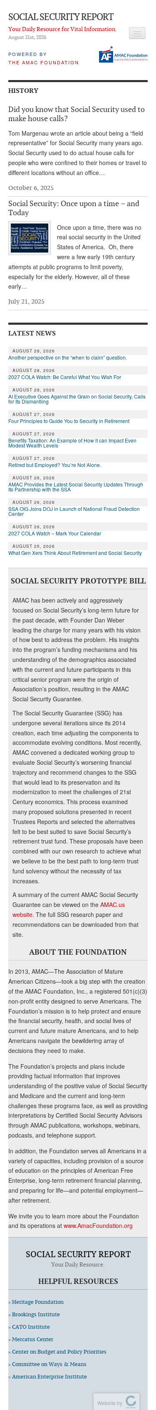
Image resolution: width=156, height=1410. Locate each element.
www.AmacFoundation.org (98, 1225)
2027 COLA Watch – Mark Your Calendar (54, 533)
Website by (109, 1402)
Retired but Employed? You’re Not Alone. (54, 464)
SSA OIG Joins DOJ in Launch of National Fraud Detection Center (74, 511)
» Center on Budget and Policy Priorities (57, 1352)
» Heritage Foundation (36, 1302)
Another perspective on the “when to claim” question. (67, 357)
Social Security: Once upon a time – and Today (73, 207)
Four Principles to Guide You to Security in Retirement (68, 420)
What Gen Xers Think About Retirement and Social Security (75, 552)
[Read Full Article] (29, 238)
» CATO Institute (29, 1327)
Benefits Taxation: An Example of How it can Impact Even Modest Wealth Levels (72, 443)
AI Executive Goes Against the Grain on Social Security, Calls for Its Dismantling (77, 399)
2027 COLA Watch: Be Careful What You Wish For (64, 376)
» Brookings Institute (34, 1314)
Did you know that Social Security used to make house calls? (76, 113)
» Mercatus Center (30, 1339)
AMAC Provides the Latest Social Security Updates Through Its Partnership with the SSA (75, 487)
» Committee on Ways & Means (47, 1364)
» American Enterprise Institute (47, 1377)
